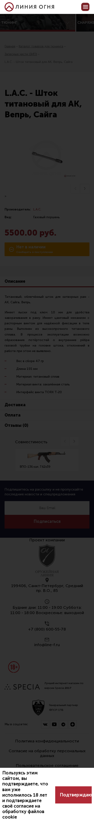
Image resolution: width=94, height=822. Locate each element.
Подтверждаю (76, 795)
